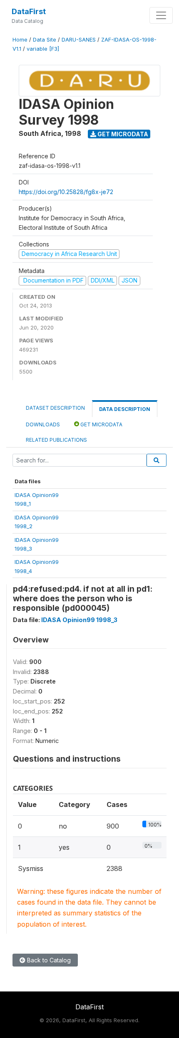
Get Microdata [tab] (100, 424)
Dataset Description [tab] (55, 408)
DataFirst (29, 11)
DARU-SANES (79, 40)
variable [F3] (43, 49)
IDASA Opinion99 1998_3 (79, 619)
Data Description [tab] (124, 409)
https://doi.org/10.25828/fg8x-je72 (66, 191)
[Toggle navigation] (161, 15)
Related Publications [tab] (56, 440)
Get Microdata (122, 134)
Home (19, 40)
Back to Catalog (48, 960)
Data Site (44, 40)
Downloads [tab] (43, 424)
